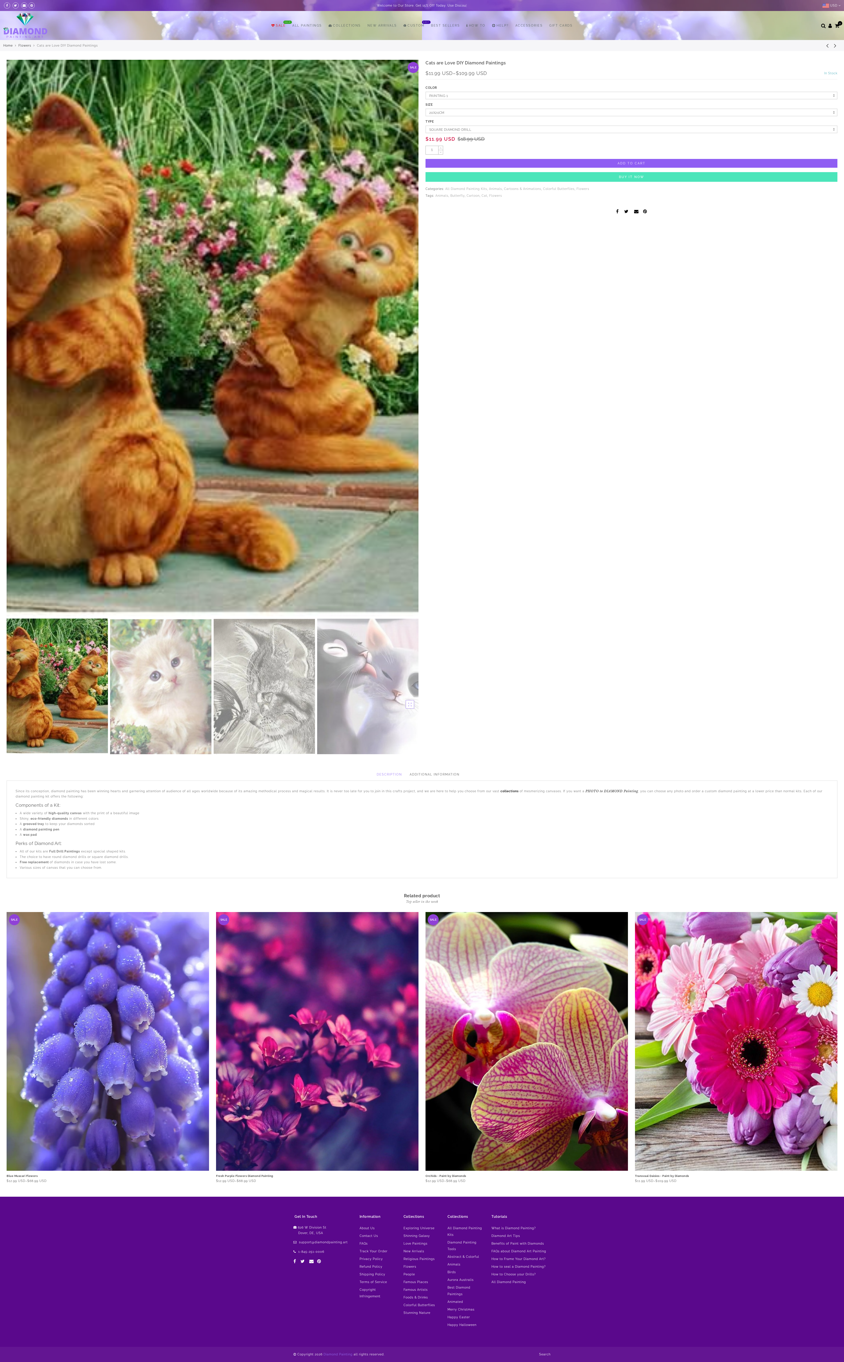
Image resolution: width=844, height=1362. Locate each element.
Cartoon (473, 195)
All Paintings (307, 25)
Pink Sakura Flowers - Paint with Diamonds (456, 1176)
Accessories (529, 25)
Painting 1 (438, 96)
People (409, 1274)
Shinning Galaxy (417, 1236)
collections (510, 791)
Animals (495, 189)
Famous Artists (416, 1289)
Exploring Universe (419, 1228)
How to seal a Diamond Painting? (518, 1266)
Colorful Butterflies (559, 189)
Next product (835, 45)
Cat (484, 195)
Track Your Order (373, 1251)
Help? (503, 25)
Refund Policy (371, 1266)
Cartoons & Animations (522, 189)
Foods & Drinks (416, 1297)
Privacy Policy (371, 1259)
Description (389, 774)
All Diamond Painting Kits (466, 189)
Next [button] (405, 341)
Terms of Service (373, 1282)
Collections (347, 25)
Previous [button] (14, 341)
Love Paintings (415, 1243)
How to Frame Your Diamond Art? (518, 1259)
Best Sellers (445, 25)
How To (477, 25)
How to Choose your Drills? (513, 1274)
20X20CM (436, 113)
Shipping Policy (372, 1274)
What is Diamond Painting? (513, 1228)
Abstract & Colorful (463, 1256)
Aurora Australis (460, 1280)
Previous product (824, 45)
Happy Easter (458, 1317)
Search (545, 1354)
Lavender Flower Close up (235, 1176)
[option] (212, 338)
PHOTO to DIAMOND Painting (612, 791)
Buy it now (631, 177)
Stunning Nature (417, 1313)
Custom (415, 25)
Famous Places (416, 1282)
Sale (281, 25)
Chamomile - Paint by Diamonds (658, 1176)
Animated (455, 1302)
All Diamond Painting (508, 1282)
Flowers (24, 45)
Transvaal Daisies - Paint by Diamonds (34, 1176)
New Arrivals (382, 25)
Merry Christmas (461, 1309)
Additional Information (435, 774)
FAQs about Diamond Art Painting (518, 1251)
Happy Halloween (462, 1325)
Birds (451, 1272)
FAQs (364, 1243)
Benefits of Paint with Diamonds (517, 1243)
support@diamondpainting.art (323, 1242)
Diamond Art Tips (505, 1236)
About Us (367, 1228)
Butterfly (457, 195)
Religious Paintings (419, 1259)
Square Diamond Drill (450, 130)
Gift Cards (561, 25)
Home (8, 45)
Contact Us (369, 1236)
